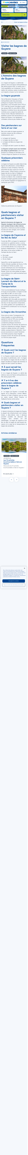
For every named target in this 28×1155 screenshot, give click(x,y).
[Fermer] (24, 568)
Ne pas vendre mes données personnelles (14, 584)
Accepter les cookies (14, 580)
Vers (17, 9)
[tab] (5, 6)
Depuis (4, 9)
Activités (4, 53)
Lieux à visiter (12, 53)
